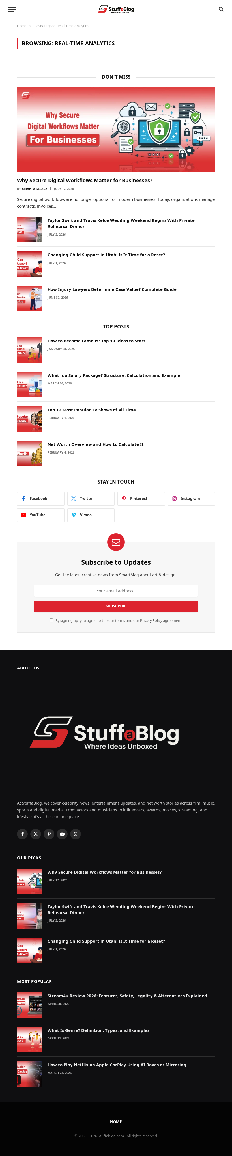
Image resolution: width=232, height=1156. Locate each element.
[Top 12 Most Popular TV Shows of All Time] (29, 419)
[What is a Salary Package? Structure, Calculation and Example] (29, 384)
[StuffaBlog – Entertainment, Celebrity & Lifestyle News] (116, 9)
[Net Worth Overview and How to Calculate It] (29, 453)
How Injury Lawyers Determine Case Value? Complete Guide (112, 289)
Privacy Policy (151, 620)
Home (116, 1121)
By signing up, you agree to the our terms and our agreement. (118, 620)
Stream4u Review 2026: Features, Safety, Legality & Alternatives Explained (127, 995)
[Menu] (12, 9)
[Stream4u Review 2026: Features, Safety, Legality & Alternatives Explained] (29, 1005)
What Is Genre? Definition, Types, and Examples (98, 1030)
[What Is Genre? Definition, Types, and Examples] (29, 1039)
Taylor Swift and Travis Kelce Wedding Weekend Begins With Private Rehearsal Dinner (121, 223)
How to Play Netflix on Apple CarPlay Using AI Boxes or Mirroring (117, 1064)
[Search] (221, 9)
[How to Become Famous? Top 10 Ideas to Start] (29, 350)
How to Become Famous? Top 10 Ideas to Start (96, 340)
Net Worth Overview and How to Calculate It (96, 444)
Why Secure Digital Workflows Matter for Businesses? (84, 180)
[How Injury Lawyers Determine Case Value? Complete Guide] (29, 298)
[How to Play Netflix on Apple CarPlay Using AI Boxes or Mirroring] (29, 1074)
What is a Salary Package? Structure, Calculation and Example (114, 375)
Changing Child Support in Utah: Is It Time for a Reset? (106, 254)
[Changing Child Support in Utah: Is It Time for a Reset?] (29, 264)
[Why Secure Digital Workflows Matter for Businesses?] (116, 129)
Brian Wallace (34, 188)
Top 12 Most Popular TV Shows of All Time (92, 409)
